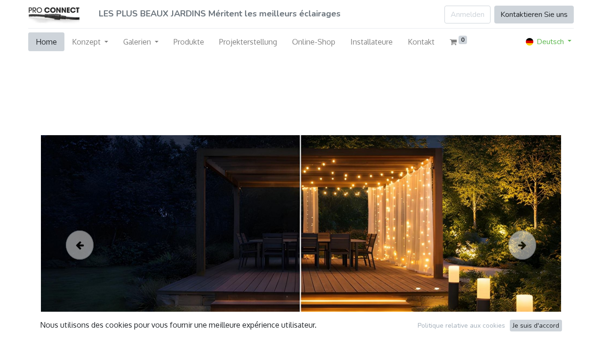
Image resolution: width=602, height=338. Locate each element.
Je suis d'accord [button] (536, 325)
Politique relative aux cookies (461, 325)
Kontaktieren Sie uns (534, 14)
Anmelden (467, 14)
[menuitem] (46, 41)
